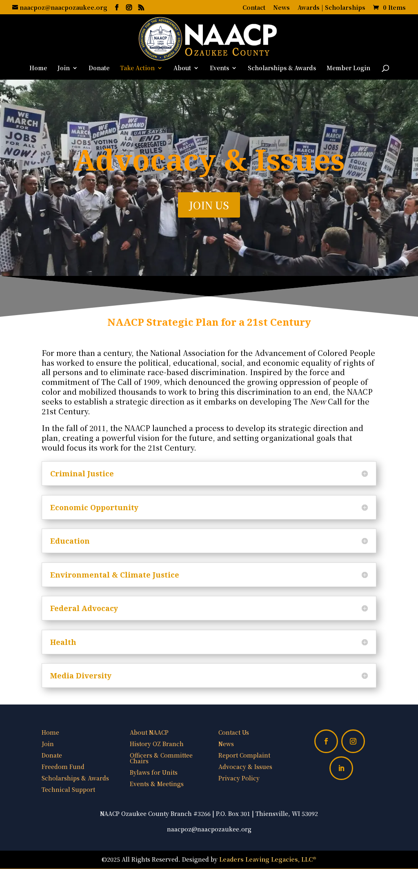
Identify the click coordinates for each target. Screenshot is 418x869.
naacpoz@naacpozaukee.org (209, 829)
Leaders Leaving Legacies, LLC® (267, 859)
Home (38, 68)
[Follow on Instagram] (353, 741)
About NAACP (149, 732)
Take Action (137, 68)
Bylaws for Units (154, 772)
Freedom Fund (63, 766)
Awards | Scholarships (331, 7)
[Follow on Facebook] (326, 741)
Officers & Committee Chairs (161, 758)
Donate (99, 68)
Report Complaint (244, 755)
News (281, 7)
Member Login (348, 68)
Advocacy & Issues (245, 766)
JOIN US (209, 205)
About (182, 68)
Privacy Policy (239, 778)
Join (64, 68)
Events (219, 68)
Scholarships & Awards (282, 68)
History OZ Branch (157, 744)
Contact (253, 7)
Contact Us (233, 732)
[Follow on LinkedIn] (341, 768)
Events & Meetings (157, 784)
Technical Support (68, 789)
